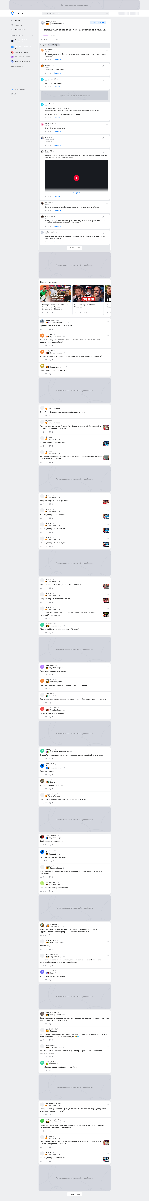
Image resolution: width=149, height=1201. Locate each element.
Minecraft (52, 1064)
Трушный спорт (55, 24)
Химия (51, 696)
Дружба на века (56, 337)
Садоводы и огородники (60, 752)
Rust (52, 973)
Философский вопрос (58, 322)
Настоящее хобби (57, 367)
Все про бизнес (56, 1015)
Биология (53, 782)
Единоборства (56, 682)
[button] (76, 178)
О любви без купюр (57, 710)
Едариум (53, 1031)
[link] (55, 300)
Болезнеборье (56, 868)
